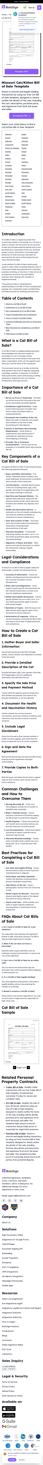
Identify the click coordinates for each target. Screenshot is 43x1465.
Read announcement (27, 29)
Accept (12, 1460)
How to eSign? (8, 1322)
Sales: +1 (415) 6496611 (21, 1)
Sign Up (31, 7)
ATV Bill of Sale (13, 1103)
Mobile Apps (7, 1285)
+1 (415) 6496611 (8, 1366)
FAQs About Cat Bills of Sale (17, 334)
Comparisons (8, 1331)
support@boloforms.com (19, 1196)
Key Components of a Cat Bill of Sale (20, 311)
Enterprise (6, 1262)
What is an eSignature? (12, 1299)
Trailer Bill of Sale (14, 1087)
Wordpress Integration (12, 1276)
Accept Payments (10, 1258)
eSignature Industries (12, 1317)
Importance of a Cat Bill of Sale (18, 307)
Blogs (4, 1335)
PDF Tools (6, 1349)
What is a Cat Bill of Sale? (16, 304)
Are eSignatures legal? (12, 1303)
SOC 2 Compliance (10, 1267)
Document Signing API (12, 1249)
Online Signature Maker (12, 1345)
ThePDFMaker (8, 1244)
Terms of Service (9, 1382)
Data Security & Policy (12, 1396)
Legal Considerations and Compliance (21, 315)
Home (4, 15)
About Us (6, 1222)
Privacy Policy (8, 1386)
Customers (7, 1340)
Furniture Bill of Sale (15, 1133)
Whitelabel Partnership (12, 1281)
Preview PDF (21, 71)
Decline (22, 1460)
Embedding (7, 1253)
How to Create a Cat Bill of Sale (19, 318)
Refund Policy (8, 1391)
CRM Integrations (10, 1272)
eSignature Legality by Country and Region (21, 1308)
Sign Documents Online (12, 1235)
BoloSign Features (10, 1326)
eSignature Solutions (11, 1312)
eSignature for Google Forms (15, 1239)
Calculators (7, 1354)
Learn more (12, 1455)
